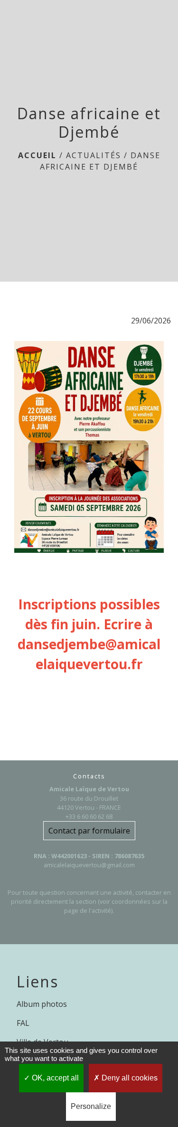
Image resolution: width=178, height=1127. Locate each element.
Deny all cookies (129, 1078)
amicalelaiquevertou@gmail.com (89, 865)
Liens (37, 982)
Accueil (37, 155)
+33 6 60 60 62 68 (89, 816)
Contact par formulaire (89, 830)
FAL (23, 1023)
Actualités (93, 155)
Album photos (42, 1004)
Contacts (89, 776)
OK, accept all (54, 1078)
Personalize (91, 1106)
